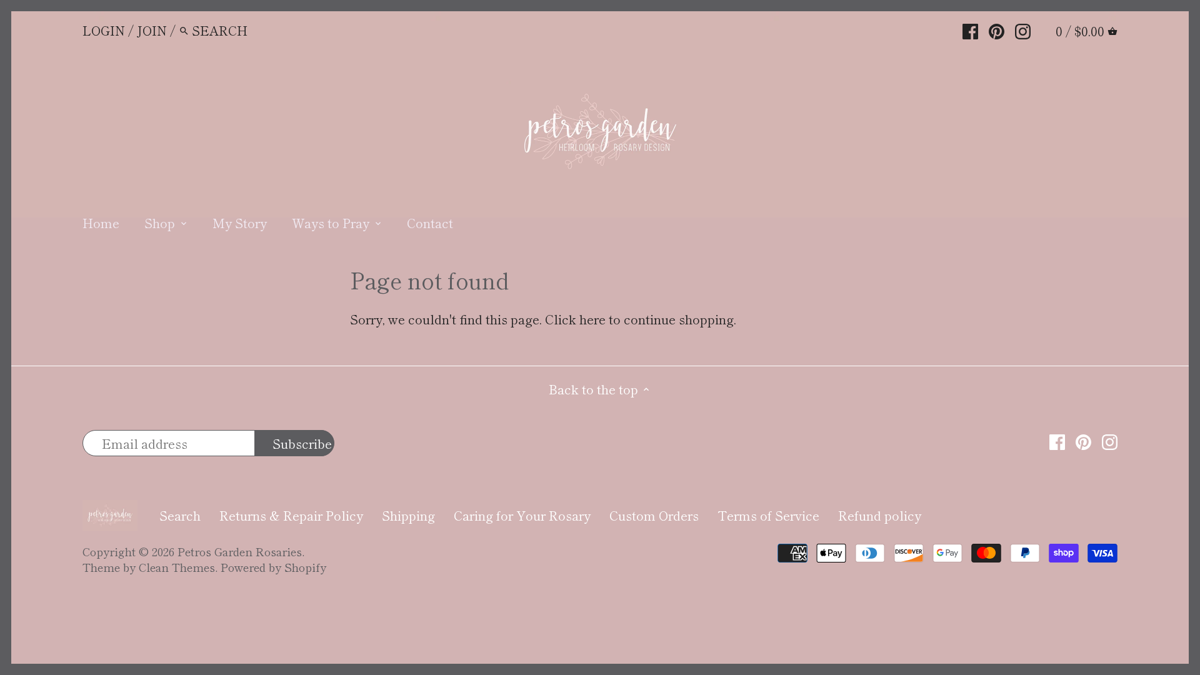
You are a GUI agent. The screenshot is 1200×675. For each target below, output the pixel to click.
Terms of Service (768, 515)
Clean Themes (177, 567)
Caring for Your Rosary (522, 515)
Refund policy (879, 515)
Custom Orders (654, 515)
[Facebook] (970, 29)
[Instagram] (1023, 29)
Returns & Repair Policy (291, 515)
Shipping (408, 515)
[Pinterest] (996, 29)
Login (103, 30)
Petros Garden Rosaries (240, 551)
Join (152, 30)
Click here (575, 319)
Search (180, 515)
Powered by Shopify (273, 567)
